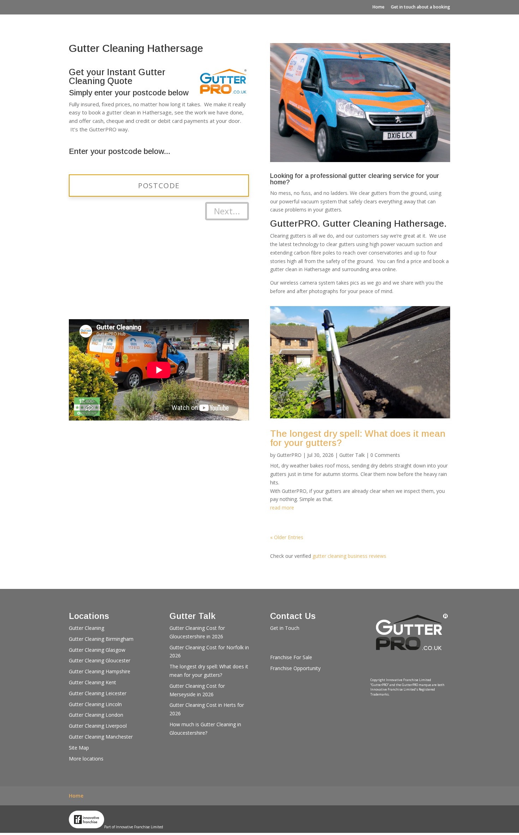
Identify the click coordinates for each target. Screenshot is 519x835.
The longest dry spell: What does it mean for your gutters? (358, 438)
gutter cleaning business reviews (349, 556)
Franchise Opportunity (295, 668)
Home (378, 7)
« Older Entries (286, 537)
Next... (227, 211)
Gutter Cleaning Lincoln (95, 704)
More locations (86, 758)
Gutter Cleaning (86, 628)
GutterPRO (289, 455)
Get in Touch (284, 628)
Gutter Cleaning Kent (92, 682)
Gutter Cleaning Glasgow (97, 649)
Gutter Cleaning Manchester (101, 736)
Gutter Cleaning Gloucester (99, 660)
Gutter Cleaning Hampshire (99, 671)
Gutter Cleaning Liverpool (98, 725)
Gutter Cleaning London (96, 714)
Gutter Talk (352, 455)
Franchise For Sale (291, 657)
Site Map (79, 747)
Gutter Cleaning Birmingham (101, 639)
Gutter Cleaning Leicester (97, 693)
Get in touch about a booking (420, 7)
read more (282, 507)
